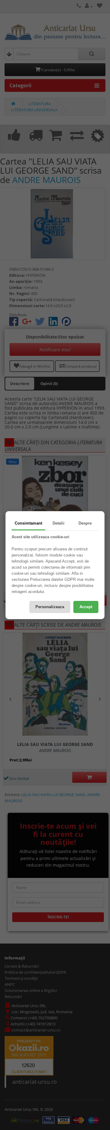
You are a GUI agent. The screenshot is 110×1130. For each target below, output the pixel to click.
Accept (85, 607)
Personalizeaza (49, 607)
